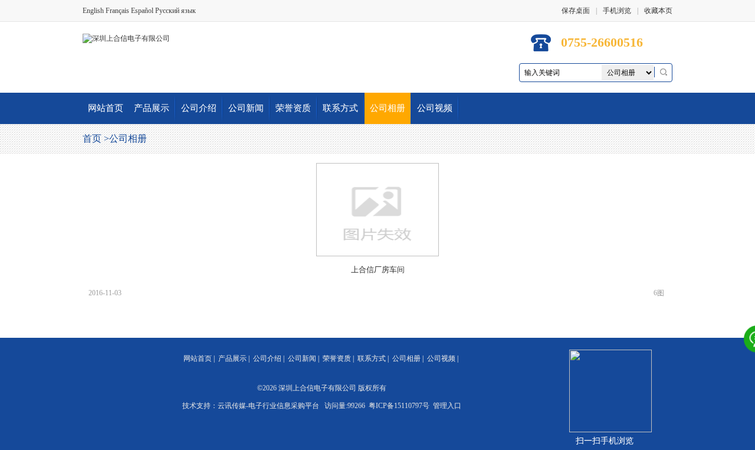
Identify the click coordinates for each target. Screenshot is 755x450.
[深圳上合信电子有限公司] (126, 38)
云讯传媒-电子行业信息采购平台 (268, 406)
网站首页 (105, 108)
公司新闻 (246, 108)
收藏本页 (658, 10)
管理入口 (447, 406)
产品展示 (151, 108)
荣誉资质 (293, 108)
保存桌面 (576, 10)
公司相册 (387, 108)
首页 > (96, 138)
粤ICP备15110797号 (399, 406)
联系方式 (340, 108)
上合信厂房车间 (378, 269)
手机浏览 (617, 10)
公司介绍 (198, 108)
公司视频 (434, 108)
